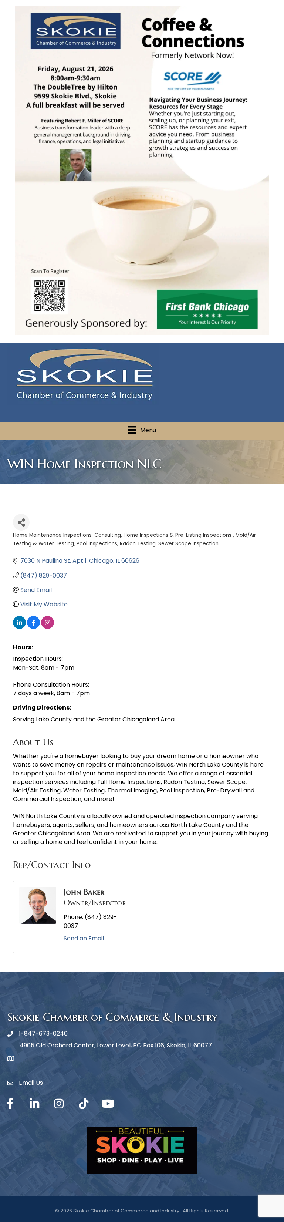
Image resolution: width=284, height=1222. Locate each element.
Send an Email (84, 938)
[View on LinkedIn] (19, 627)
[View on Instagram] (47, 627)
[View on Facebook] (33, 627)
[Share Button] (21, 522)
